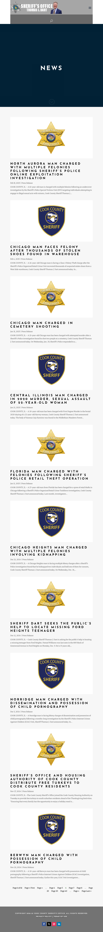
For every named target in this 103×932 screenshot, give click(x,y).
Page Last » (86, 891)
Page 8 (79, 888)
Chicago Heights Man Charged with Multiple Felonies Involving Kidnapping (49, 551)
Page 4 (52, 888)
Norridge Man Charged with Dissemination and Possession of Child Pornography (49, 703)
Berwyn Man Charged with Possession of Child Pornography (44, 859)
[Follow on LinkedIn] (59, 924)
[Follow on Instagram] (54, 924)
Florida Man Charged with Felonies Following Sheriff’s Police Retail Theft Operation (49, 475)
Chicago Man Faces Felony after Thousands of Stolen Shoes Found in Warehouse (45, 251)
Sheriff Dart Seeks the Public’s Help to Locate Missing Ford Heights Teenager (51, 627)
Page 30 (54, 891)
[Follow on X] (49, 924)
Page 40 (63, 891)
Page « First (30, 888)
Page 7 (71, 888)
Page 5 (60, 888)
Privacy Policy (44, 916)
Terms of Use (60, 916)
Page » (76, 891)
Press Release (27, 183)
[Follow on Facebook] (44, 924)
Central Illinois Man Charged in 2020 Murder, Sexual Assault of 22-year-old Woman (50, 399)
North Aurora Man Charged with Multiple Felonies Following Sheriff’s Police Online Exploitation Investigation (45, 171)
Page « (40, 888)
